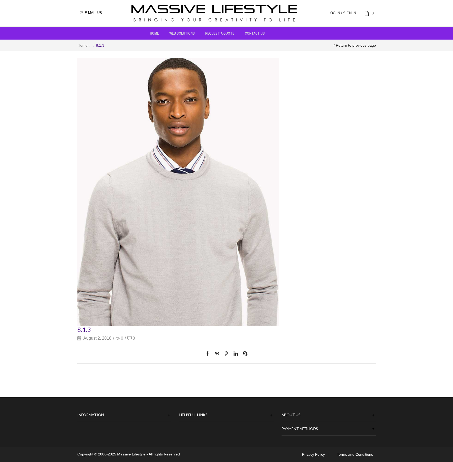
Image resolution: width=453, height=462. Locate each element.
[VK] (217, 354)
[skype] (243, 354)
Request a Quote (219, 33)
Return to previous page (356, 45)
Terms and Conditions (355, 454)
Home (154, 33)
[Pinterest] (226, 354)
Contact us (255, 33)
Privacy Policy (313, 454)
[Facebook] (209, 354)
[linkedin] (235, 354)
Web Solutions (182, 33)
